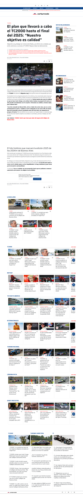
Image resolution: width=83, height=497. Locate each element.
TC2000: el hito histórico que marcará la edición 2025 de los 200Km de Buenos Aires (28, 52)
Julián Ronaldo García (14, 57)
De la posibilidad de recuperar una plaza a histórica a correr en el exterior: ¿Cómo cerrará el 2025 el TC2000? (30, 53)
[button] (27, 8)
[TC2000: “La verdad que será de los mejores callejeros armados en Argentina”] (19, 440)
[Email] (47, 5)
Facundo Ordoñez (24, 57)
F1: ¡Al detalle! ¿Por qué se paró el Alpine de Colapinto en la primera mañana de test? (44, 10)
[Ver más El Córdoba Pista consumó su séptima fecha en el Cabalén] (62, 380)
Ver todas (73, 273)
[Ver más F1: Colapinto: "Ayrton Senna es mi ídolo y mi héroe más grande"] (59, 98)
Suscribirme (37, 179)
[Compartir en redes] (28, 211)
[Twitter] (38, 5)
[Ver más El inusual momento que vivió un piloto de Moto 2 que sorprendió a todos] (62, 326)
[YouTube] (41, 5)
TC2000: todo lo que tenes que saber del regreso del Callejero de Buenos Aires (27, 50)
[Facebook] (35, 5)
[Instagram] (44, 5)
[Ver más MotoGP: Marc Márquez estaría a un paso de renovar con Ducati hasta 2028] (62, 278)
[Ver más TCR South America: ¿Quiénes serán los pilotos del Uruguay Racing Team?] (15, 301)
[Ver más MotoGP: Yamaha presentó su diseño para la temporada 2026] (15, 278)
